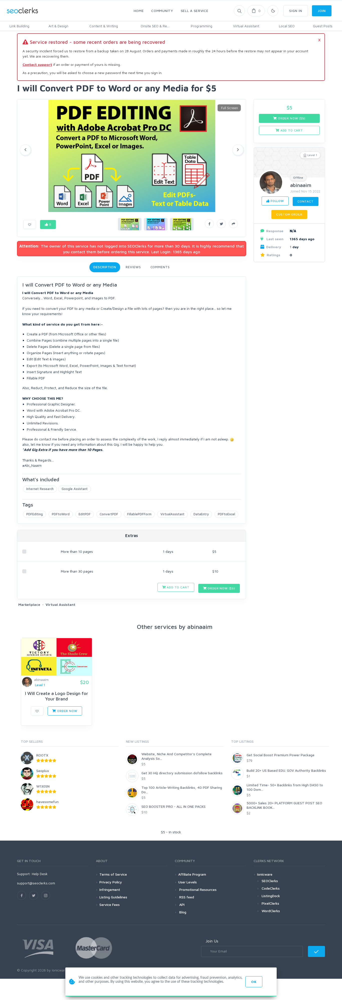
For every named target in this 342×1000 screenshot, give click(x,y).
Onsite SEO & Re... (155, 26)
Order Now (66, 711)
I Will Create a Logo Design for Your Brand (56, 696)
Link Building (19, 26)
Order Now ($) (221, 588)
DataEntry (201, 514)
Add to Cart (177, 587)
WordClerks (271, 911)
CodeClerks (271, 888)
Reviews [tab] (133, 267)
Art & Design (58, 26)
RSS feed (186, 897)
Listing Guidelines (113, 897)
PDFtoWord (61, 514)
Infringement (109, 889)
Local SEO (287, 26)
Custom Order (289, 214)
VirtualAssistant (172, 514)
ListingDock (271, 896)
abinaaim (300, 185)
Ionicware (264, 874)
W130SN (43, 786)
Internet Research (40, 489)
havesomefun (47, 802)
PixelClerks (270, 903)
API (181, 904)
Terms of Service (113, 874)
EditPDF (85, 514)
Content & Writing (103, 26)
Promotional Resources (197, 889)
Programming (201, 26)
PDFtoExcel (226, 514)
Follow (277, 201)
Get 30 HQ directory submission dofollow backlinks (182, 773)
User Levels (187, 882)
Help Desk (40, 874)
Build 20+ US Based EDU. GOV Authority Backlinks (286, 770)
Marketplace (29, 604)
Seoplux (42, 771)
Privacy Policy (110, 882)
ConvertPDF (109, 514)
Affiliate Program (192, 874)
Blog (182, 912)
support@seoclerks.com (36, 883)
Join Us (212, 941)
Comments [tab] (160, 267)
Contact (305, 201)
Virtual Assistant (246, 26)
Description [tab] (104, 267)
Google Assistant (75, 489)
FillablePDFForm (139, 514)
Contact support (37, 64)
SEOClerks (270, 881)
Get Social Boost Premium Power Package (280, 755)
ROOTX (42, 755)
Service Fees (109, 904)
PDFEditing (34, 514)
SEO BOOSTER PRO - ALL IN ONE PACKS (173, 806)
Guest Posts (322, 26)
